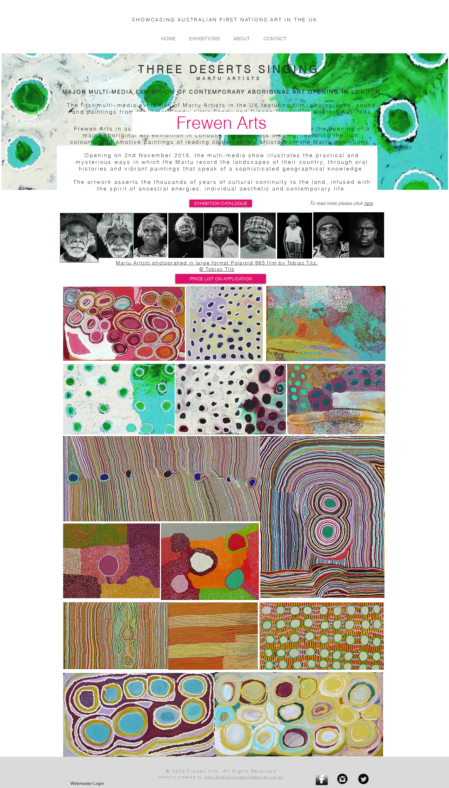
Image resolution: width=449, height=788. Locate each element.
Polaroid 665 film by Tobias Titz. (273, 263)
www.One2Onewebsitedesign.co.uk (244, 777)
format (220, 263)
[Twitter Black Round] (363, 779)
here (368, 203)
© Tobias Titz (216, 269)
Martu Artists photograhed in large (164, 263)
